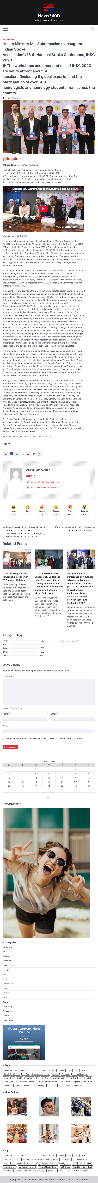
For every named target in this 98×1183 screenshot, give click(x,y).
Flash (5, 974)
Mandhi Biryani (58, 1078)
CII (76, 1070)
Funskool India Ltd (79, 1074)
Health (5, 988)
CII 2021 (84, 1070)
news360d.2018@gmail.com (45, 482)
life (37, 1078)
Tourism (6, 1016)
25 (22, 786)
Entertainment (8, 965)
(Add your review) (69, 641)
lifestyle (45, 1078)
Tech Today (7, 1006)
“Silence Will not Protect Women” (73, 1086)
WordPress (84, 1179)
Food (5, 979)
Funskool (65, 1074)
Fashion (6, 970)
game (6, 1078)
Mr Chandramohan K (27, 1082)
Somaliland (8, 1086)
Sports (5, 1002)
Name (6, 713)
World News (8, 1020)
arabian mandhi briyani (30, 1070)
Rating (6, 708)
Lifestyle (6, 993)
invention (29, 1078)
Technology (7, 1011)
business (61, 1070)
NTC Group (65, 1082)
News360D (49, 16)
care (70, 1070)
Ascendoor (59, 1179)
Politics (5, 997)
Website (6, 726)
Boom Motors (48, 1070)
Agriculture (7, 947)
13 (49, 777)
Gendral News (9, 39)
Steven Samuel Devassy (34, 1086)
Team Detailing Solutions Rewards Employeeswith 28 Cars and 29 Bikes (15, 576)
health (19, 1078)
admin (7, 98)
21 (62, 782)
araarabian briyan (11, 1070)
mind (89, 1078)
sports (18, 1086)
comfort (25, 1074)
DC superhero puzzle (40, 1074)
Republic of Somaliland (82, 1082)
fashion (56, 1074)
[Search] (93, 29)
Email (54, 713)
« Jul (47, 797)
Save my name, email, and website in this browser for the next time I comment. (45, 738)
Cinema (6, 956)
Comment (8, 676)
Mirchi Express (9, 1082)
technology (52, 1086)
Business (6, 951)
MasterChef (72, 1078)
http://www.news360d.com (44, 487)
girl (12, 1078)
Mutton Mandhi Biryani (48, 1082)
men (81, 1078)
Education (7, 961)
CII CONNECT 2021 (11, 1074)
